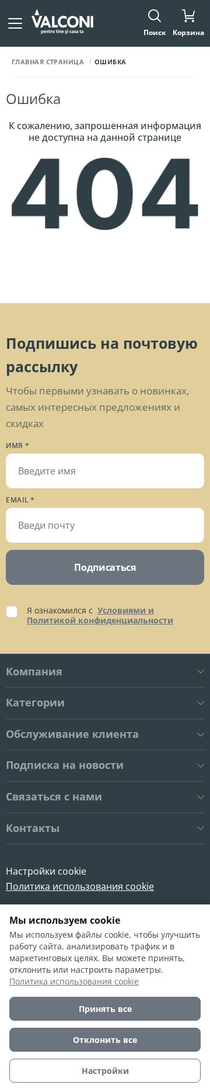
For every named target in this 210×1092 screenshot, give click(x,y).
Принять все (105, 1008)
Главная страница (48, 61)
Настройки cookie (46, 871)
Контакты (33, 828)
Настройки (105, 1070)
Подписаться (104, 567)
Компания (34, 671)
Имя (18, 445)
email (20, 500)
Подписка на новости (65, 765)
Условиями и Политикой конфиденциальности (100, 615)
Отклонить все (105, 1039)
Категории (35, 702)
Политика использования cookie (80, 886)
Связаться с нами (54, 797)
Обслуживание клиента (72, 734)
